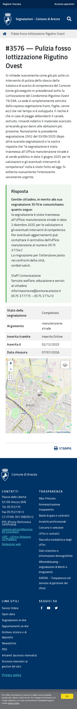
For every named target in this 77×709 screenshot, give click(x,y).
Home (5, 33)
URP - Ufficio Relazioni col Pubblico (16, 537)
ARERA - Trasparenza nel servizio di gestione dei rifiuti (55, 583)
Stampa (65, 448)
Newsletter (9, 643)
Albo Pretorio (47, 498)
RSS (4, 649)
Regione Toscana (12, 4)
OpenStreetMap (63, 431)
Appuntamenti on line (15, 626)
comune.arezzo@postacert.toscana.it (17, 530)
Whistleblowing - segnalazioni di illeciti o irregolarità (53, 566)
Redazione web (11, 544)
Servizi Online (10, 608)
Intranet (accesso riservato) (19, 655)
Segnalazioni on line (14, 620)
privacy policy (13, 703)
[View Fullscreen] (10, 377)
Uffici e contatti (49, 533)
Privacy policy (11, 674)
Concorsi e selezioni (51, 527)
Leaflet (49, 431)
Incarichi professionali (52, 521)
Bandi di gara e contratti (54, 515)
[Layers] (65, 364)
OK (67, 696)
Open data (8, 614)
